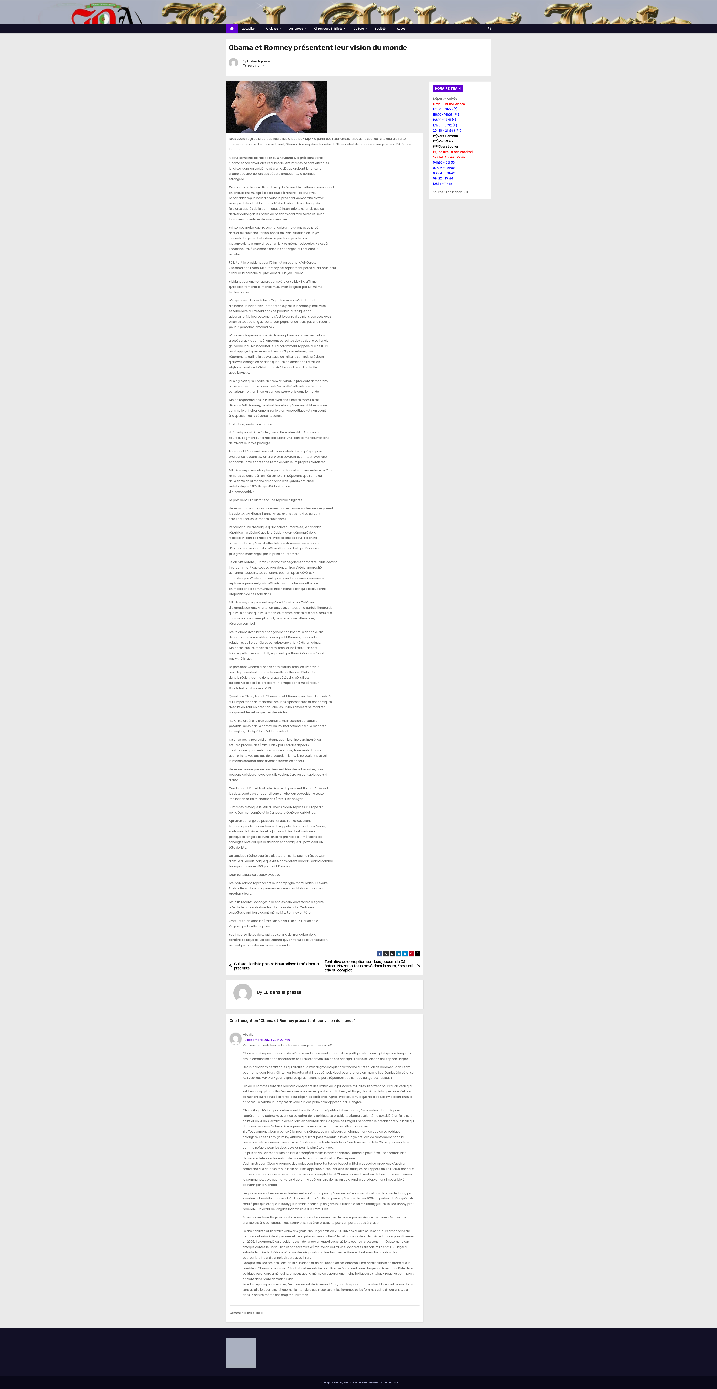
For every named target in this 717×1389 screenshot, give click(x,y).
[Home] (232, 28)
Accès (401, 28)
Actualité (249, 28)
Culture (359, 28)
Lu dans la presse (258, 61)
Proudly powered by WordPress (338, 1382)
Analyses (272, 28)
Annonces (296, 28)
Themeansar (390, 1382)
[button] (489, 28)
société (381, 28)
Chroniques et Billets (328, 28)
